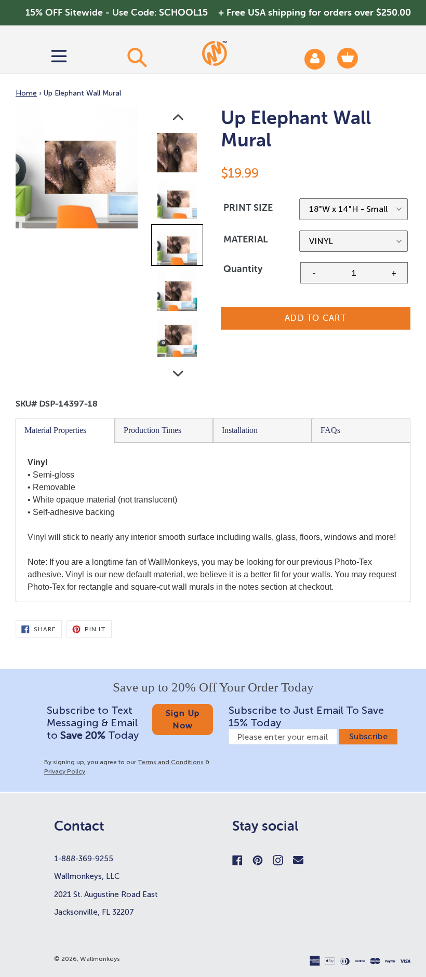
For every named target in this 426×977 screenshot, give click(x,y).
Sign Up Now (183, 719)
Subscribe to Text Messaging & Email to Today (93, 722)
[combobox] (136, 57)
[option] (178, 155)
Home (26, 93)
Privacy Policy (64, 771)
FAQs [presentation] (330, 430)
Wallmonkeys (100, 958)
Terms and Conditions (171, 762)
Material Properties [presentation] (55, 430)
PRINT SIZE (248, 207)
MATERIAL (245, 239)
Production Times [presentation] (152, 430)
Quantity (242, 269)
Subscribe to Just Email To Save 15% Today (306, 716)
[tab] (65, 430)
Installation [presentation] (240, 430)
